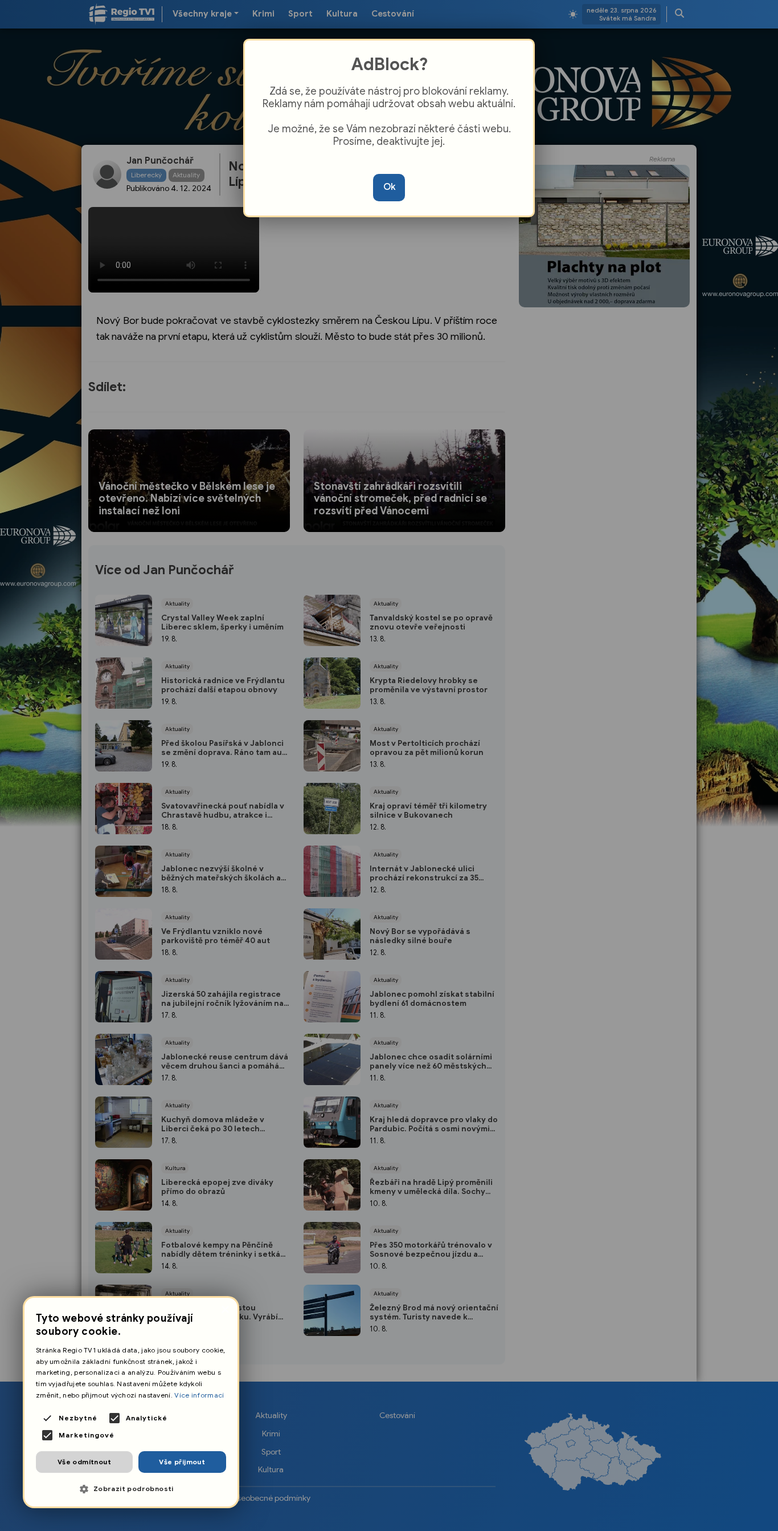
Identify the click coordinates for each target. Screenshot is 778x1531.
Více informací (199, 1395)
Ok (389, 187)
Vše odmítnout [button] (84, 1461)
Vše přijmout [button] (182, 1461)
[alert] (131, 1402)
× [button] (224, 1310)
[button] (131, 1489)
